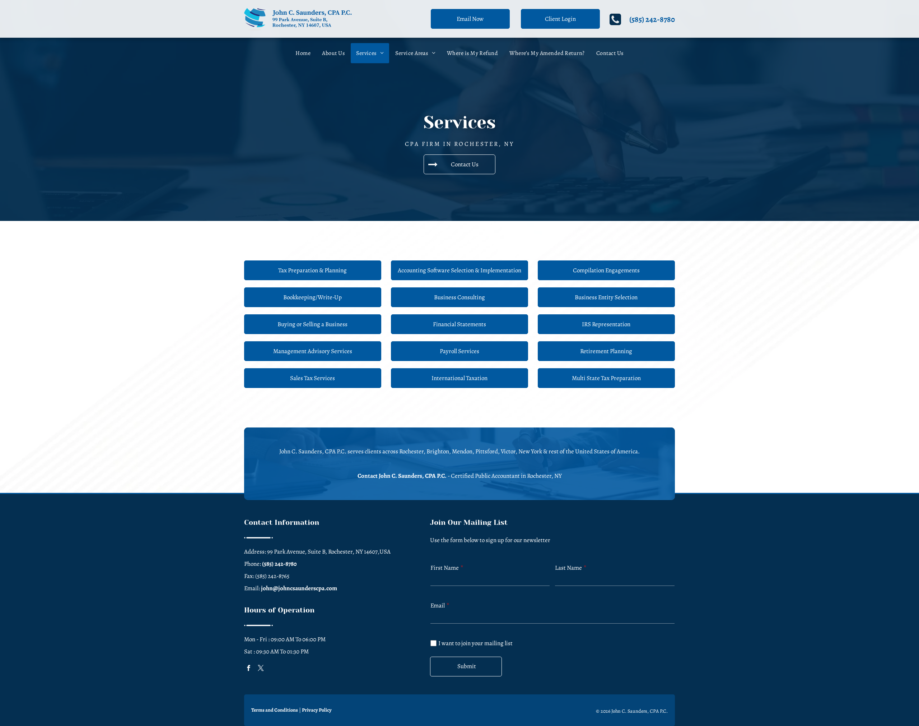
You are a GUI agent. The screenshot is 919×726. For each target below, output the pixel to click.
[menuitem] (303, 53)
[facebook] (248, 668)
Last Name (568, 568)
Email (437, 605)
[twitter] (261, 668)
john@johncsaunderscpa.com (299, 588)
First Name (444, 568)
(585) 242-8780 (652, 19)
